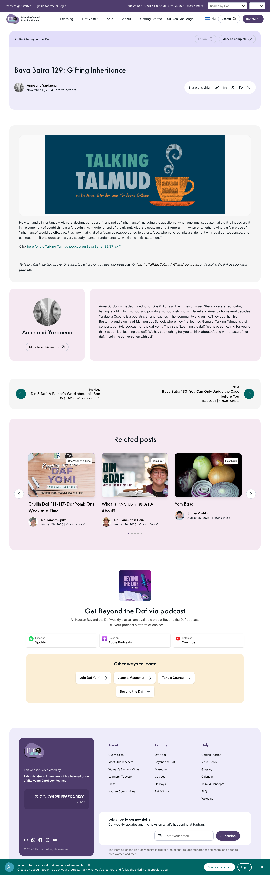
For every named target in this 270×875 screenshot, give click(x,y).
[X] (233, 87)
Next (251, 494)
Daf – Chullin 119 (142, 5)
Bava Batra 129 (38, 70)
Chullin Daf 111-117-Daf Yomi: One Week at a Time (61, 507)
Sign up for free (45, 6)
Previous (19, 494)
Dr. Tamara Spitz (53, 520)
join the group (167, 264)
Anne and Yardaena (42, 85)
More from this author (44, 347)
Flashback (231, 460)
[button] (69, 18)
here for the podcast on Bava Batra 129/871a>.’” (74, 246)
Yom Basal (184, 504)
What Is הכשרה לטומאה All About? (128, 507)
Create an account (219, 867)
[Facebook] (241, 87)
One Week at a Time (79, 460)
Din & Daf (158, 460)
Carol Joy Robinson (55, 780)
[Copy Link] (217, 87)
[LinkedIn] (225, 87)
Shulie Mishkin (198, 513)
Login (62, 6)
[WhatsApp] (248, 87)
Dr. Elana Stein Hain (129, 520)
